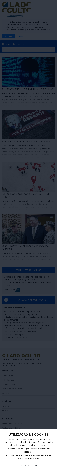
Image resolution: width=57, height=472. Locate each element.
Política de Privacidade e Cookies (34, 457)
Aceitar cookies (29, 465)
